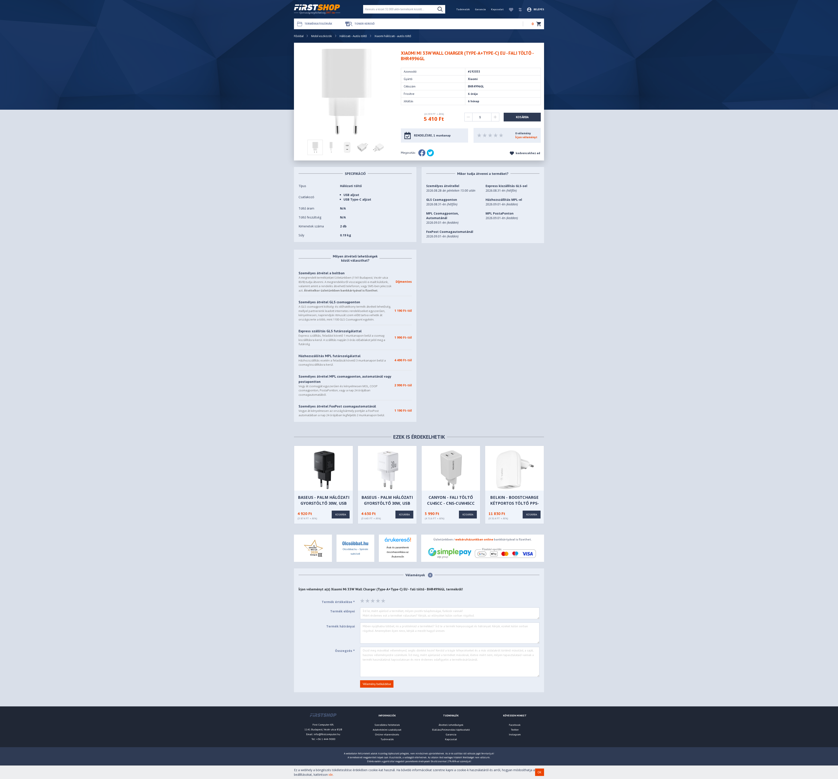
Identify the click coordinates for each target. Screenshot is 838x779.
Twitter (515, 729)
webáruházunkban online (474, 539)
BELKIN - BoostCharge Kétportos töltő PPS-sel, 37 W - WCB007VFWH (514, 503)
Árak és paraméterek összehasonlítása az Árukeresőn (397, 552)
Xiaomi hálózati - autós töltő (392, 36)
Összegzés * (345, 651)
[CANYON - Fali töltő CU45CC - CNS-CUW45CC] (451, 469)
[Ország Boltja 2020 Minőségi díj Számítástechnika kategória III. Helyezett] (313, 548)
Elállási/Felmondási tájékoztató (451, 729)
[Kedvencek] (509, 9)
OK (539, 772)
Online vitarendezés (387, 734)
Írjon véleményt (526, 137)
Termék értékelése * (338, 602)
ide (331, 774)
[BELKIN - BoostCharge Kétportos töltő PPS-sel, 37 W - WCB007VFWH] (515, 469)
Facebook (514, 724)
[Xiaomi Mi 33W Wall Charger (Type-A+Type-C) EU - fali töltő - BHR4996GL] (347, 91)
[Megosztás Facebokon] (421, 152)
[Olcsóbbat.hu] (355, 543)
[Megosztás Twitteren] (430, 152)
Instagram (515, 734)
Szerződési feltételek (387, 724)
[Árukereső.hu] (397, 541)
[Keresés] (440, 9)
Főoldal (299, 36)
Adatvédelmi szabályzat (387, 729)
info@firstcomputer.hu (327, 734)
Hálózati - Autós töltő (353, 36)
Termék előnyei (342, 611)
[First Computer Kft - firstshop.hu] (325, 9)
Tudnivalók (463, 9)
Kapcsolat (497, 9)
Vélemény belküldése (377, 684)
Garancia (480, 9)
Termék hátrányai (340, 626)
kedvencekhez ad (527, 153)
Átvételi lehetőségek (451, 724)
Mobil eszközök (321, 36)
